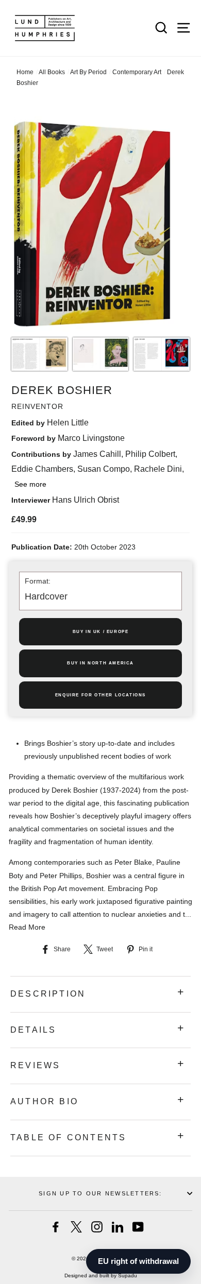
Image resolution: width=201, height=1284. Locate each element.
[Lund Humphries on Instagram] (97, 1226)
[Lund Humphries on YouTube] (138, 1226)
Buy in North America (100, 663)
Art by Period (88, 72)
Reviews (35, 1065)
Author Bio (44, 1101)
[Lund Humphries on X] (76, 1226)
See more (30, 484)
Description (48, 993)
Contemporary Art (136, 72)
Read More (27, 927)
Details (33, 1029)
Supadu (127, 1275)
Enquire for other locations (100, 695)
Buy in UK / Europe (101, 631)
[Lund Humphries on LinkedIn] (117, 1226)
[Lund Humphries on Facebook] (55, 1226)
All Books (52, 72)
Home (25, 72)
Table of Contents (68, 1137)
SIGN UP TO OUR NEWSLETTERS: (100, 1193)
